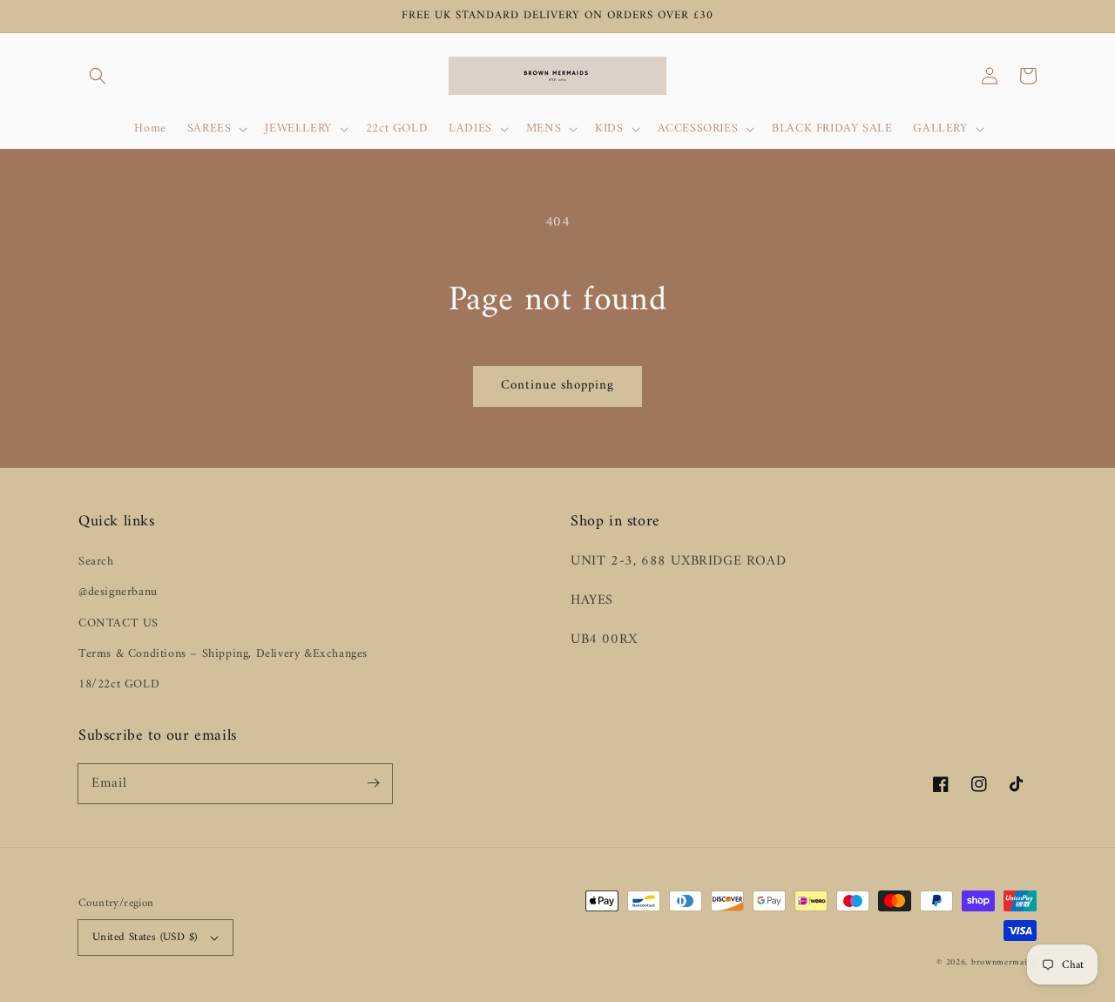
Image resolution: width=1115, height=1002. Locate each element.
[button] (97, 76)
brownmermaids (1004, 962)
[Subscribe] (373, 783)
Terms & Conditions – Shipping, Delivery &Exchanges (223, 654)
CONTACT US (118, 623)
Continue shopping (557, 385)
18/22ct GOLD (118, 684)
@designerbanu (118, 592)
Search (96, 561)
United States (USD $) (144, 937)
